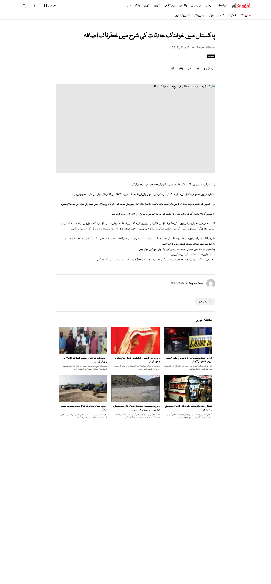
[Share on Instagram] (181, 69)
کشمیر (221, 15)
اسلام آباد (232, 15)
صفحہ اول (221, 6)
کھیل (147, 6)
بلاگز (137, 6)
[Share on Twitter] (189, 69)
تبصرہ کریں (203, 302)
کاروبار (157, 6)
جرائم (211, 15)
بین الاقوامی (169, 6)
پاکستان (183, 6)
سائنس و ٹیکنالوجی (183, 15)
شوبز (129, 6)
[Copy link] (172, 69)
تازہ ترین (208, 6)
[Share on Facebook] (198, 69)
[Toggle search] (24, 6)
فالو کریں (52, 6)
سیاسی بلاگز (200, 15)
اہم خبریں (196, 6)
